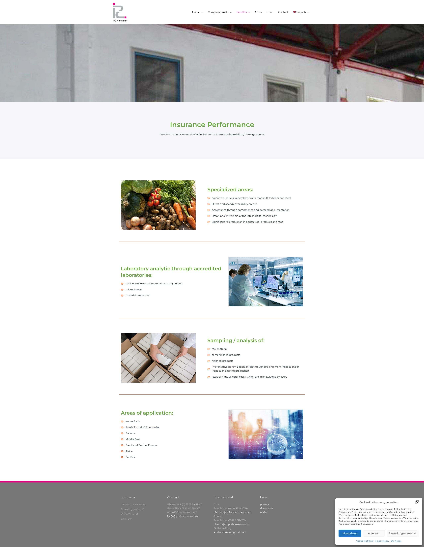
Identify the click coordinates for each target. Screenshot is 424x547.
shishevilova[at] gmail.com (230, 532)
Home (196, 12)
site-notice (266, 508)
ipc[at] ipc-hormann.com (182, 516)
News (269, 12)
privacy (264, 504)
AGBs (258, 12)
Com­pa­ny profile (218, 12)
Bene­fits (242, 12)
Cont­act (283, 12)
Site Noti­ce (396, 541)
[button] (417, 502)
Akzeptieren (349, 533)
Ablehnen (374, 533)
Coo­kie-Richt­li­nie (364, 541)
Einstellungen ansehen (403, 533)
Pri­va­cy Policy (382, 541)
